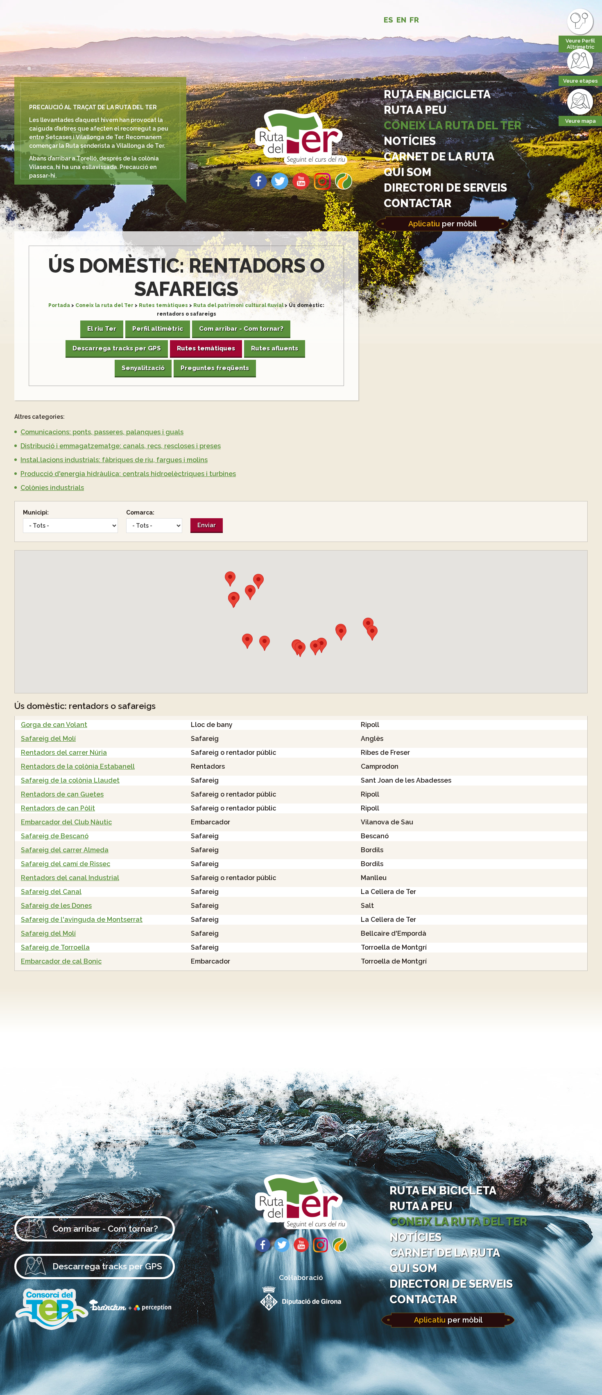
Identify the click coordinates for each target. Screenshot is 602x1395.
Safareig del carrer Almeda (65, 850)
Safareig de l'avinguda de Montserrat (82, 919)
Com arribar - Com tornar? (241, 328)
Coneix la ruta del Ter (452, 125)
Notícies (410, 140)
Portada (59, 305)
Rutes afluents (274, 348)
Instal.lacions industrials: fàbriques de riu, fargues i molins (114, 460)
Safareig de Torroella (55, 947)
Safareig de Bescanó (54, 836)
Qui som (407, 171)
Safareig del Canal (51, 892)
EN (401, 20)
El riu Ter (101, 328)
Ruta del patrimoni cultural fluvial (238, 305)
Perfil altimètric (157, 328)
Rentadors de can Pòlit (58, 808)
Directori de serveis (445, 187)
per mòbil (442, 223)
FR (414, 20)
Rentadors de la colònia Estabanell (78, 766)
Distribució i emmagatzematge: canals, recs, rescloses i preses (120, 446)
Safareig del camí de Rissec (65, 864)
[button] (321, 645)
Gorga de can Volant (54, 725)
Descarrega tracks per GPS (116, 348)
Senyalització (143, 368)
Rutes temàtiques (163, 305)
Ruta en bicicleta (437, 94)
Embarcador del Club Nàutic (66, 822)
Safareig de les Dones (56, 906)
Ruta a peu (415, 109)
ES (388, 20)
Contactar (417, 203)
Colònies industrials (52, 488)
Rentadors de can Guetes (62, 794)
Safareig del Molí (48, 739)
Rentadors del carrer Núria (64, 752)
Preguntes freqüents (215, 368)
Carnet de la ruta (439, 156)
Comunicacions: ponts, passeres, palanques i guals (101, 432)
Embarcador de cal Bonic (61, 961)
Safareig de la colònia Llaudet (70, 780)
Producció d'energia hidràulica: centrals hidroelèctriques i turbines (128, 474)
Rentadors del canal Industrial (70, 878)
